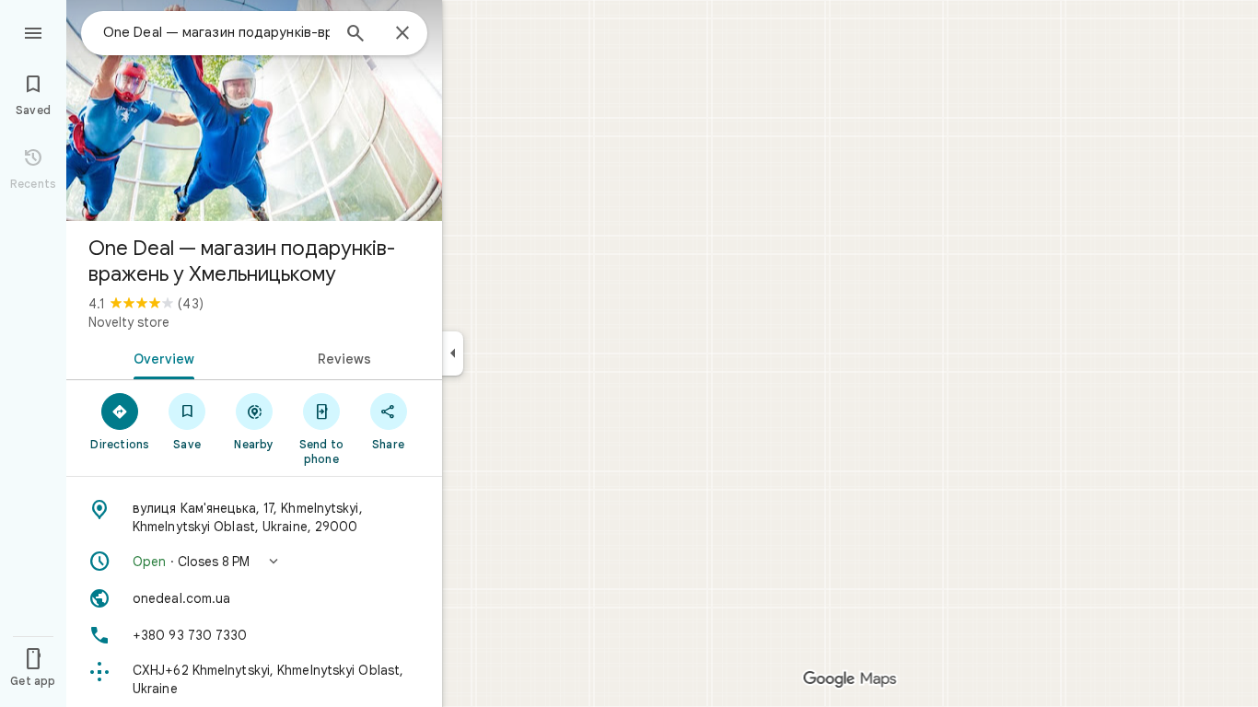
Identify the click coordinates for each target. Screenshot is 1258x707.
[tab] (160, 357)
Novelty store (128, 322)
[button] (254, 561)
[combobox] (216, 32)
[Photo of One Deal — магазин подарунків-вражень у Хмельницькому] (254, 110)
